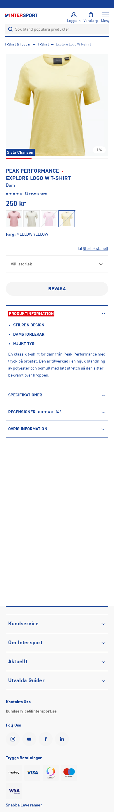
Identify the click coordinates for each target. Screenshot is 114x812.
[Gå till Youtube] (30, 739)
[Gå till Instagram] (14, 739)
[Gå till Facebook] (47, 739)
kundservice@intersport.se (31, 711)
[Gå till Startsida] (22, 15)
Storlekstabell (95, 248)
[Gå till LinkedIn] (63, 739)
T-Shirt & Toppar (18, 44)
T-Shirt (43, 44)
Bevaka (57, 288)
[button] (57, 105)
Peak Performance (32, 171)
